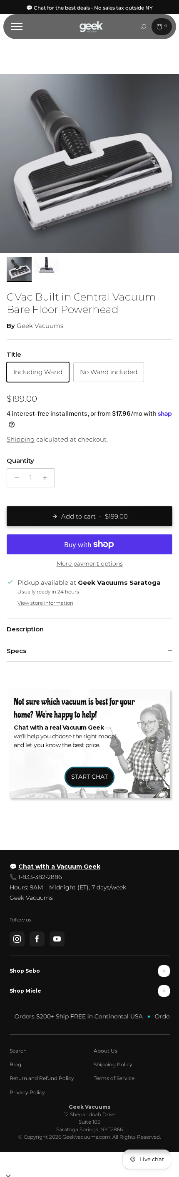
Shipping (21, 439)
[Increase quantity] (47, 478)
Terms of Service (114, 1078)
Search (18, 1050)
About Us (105, 1050)
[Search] (144, 27)
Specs (16, 651)
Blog (15, 1064)
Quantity (20, 460)
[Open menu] (16, 26)
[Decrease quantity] (14, 478)
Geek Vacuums (40, 326)
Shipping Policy (113, 1064)
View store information (45, 603)
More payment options (90, 563)
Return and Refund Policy (42, 1078)
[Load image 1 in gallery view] (89, 163)
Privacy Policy (27, 1092)
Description (25, 629)
